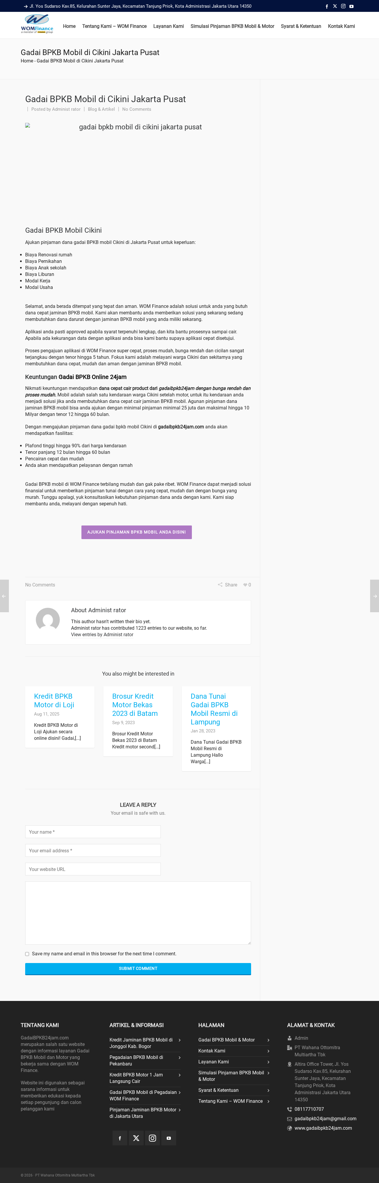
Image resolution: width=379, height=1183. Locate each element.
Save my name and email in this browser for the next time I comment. (104, 954)
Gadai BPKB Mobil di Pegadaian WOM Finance (143, 1095)
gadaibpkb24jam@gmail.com (325, 1118)
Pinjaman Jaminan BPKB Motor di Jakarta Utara (143, 1113)
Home (27, 61)
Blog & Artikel (101, 109)
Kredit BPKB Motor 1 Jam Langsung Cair (136, 1078)
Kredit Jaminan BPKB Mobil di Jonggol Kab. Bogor (141, 1043)
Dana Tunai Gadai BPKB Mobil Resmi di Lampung (214, 709)
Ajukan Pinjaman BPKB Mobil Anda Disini (136, 532)
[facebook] (328, 6)
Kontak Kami (211, 1051)
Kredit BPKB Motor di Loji (54, 700)
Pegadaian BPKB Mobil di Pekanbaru (136, 1061)
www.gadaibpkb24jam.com (323, 1128)
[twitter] (336, 6)
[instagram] (344, 6)
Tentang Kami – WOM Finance (230, 1101)
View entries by (102, 634)
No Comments (136, 109)
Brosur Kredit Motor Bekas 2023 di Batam (135, 705)
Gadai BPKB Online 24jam (93, 376)
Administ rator (66, 109)
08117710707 (309, 1109)
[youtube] (352, 6)
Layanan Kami (213, 1062)
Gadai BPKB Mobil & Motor (226, 1040)
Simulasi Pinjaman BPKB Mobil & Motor (231, 1076)
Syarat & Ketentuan (218, 1090)
